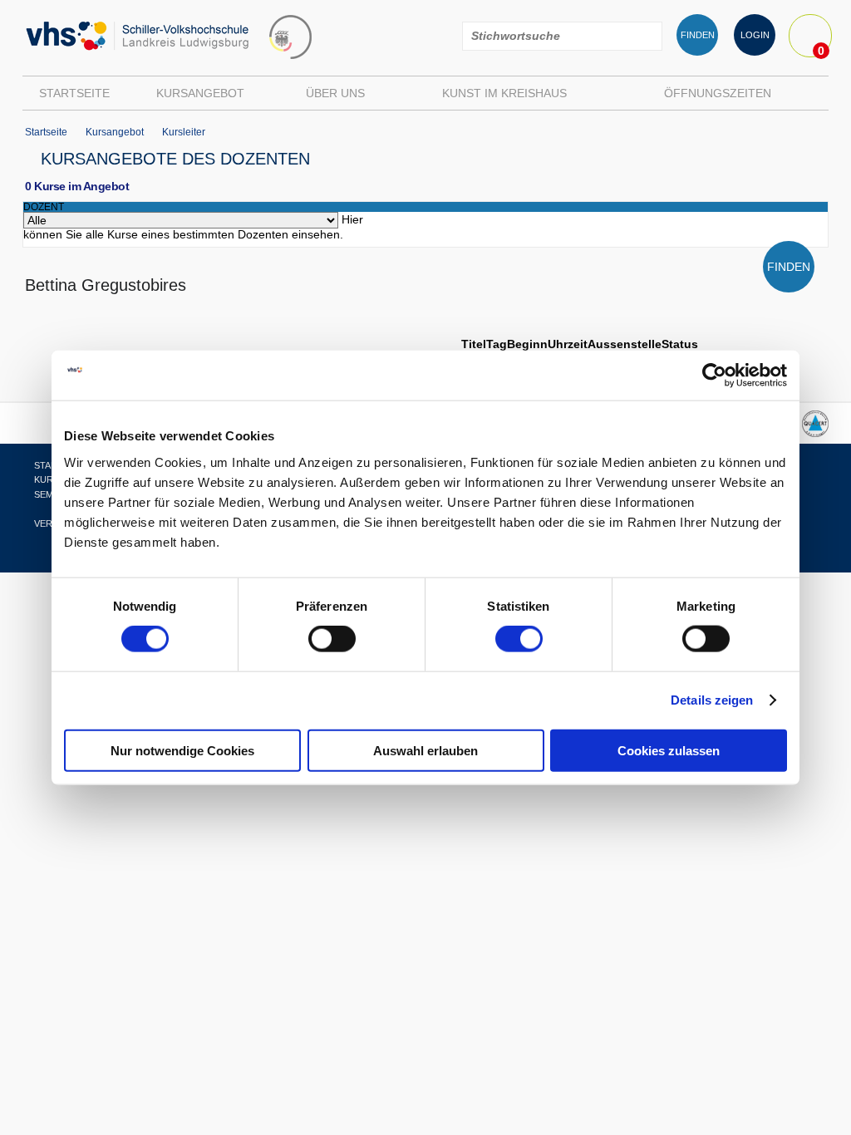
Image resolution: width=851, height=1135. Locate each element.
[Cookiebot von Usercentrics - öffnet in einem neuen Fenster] (714, 375)
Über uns (335, 93)
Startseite (74, 93)
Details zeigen (712, 700)
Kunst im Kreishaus (504, 93)
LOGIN (755, 35)
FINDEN (698, 35)
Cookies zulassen (668, 750)
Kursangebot (200, 93)
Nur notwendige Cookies (182, 750)
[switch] (332, 639)
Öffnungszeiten (717, 93)
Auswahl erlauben (425, 750)
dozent (43, 207)
